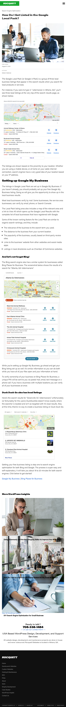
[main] (33, 311)
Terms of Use (50, 705)
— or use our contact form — (33, 629)
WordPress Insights (8, 693)
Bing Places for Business (31, 478)
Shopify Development (9, 687)
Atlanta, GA (29, 705)
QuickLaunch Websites (9, 666)
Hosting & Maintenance (9, 672)
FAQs (3, 678)
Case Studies (6, 690)
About (4, 681)
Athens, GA (21, 705)
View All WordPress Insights (11, 613)
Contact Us (5, 695)
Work (3, 684)
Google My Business (11, 478)
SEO (3, 675)
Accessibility (40, 705)
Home (4, 663)
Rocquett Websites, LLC (9, 705)
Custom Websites (7, 669)
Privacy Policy (60, 705)
